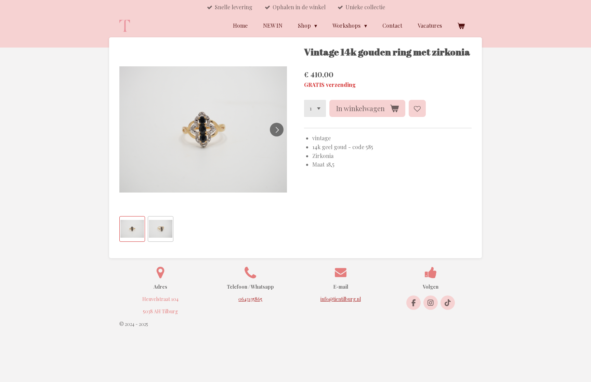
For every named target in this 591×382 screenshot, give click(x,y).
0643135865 (250, 299)
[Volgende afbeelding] (277, 129)
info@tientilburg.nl (340, 299)
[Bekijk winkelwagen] (461, 25)
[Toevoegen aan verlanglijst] (417, 108)
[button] (132, 229)
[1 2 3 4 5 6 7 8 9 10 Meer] (315, 108)
